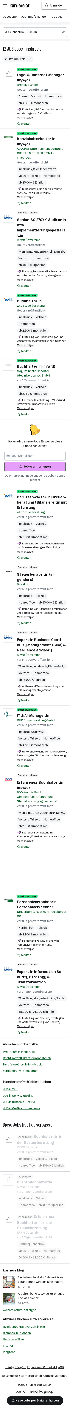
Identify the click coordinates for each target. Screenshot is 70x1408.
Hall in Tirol (25, 928)
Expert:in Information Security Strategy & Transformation (40, 976)
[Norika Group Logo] (34, 1392)
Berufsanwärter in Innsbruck (22, 1064)
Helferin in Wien (13, 1339)
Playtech (9, 1352)
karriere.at (44, 1319)
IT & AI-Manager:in (33, 715)
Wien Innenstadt (44, 169)
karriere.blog (13, 1270)
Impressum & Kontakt (42, 1367)
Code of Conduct (55, 1376)
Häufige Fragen (15, 1367)
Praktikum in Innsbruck (19, 1052)
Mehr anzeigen (25, 117)
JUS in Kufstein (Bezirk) (19, 1102)
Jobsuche (10, 16)
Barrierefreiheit (31, 1376)
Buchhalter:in (29, 301)
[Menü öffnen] (5, 5)
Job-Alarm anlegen (37, 466)
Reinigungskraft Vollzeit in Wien (24, 1326)
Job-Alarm (59, 16)
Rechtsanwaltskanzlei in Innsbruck (27, 1058)
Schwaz (38, 732)
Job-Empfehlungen (34, 16)
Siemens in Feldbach (17, 1333)
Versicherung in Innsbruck (20, 1071)
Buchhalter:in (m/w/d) (36, 366)
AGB (61, 1367)
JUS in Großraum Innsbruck (21, 1108)
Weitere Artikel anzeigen (19, 1310)
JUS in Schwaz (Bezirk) (18, 1095)
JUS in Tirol (10, 1089)
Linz (53, 251)
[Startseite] (20, 5)
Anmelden (56, 5)
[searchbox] (35, 32)
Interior (8, 1345)
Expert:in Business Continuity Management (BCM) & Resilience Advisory (41, 645)
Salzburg (62, 251)
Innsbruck (32, 49)
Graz (29, 251)
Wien (22, 251)
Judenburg (48, 813)
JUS (10, 49)
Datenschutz (11, 1376)
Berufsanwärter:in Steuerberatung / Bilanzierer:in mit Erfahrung (42, 502)
